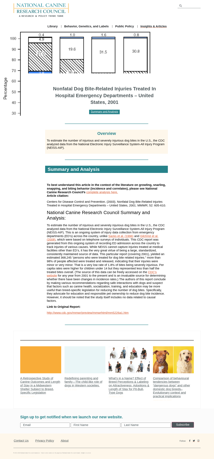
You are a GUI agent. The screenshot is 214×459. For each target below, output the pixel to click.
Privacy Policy (44, 440)
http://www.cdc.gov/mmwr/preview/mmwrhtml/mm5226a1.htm (88, 312)
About (65, 440)
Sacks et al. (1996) (120, 236)
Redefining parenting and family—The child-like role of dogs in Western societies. (83, 382)
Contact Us (21, 440)
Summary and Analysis (104, 111)
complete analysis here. (102, 192)
